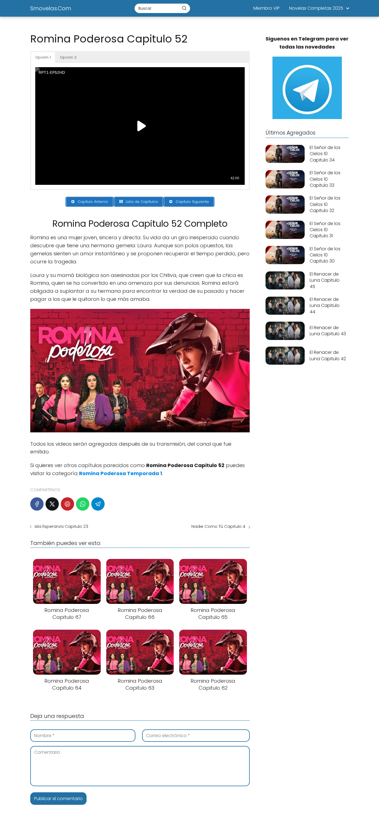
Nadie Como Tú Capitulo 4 (218, 526)
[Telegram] (98, 504)
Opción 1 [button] (43, 57)
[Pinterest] (67, 504)
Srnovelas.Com (50, 8)
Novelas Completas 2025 (316, 8)
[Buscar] (184, 8)
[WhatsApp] (82, 504)
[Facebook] (37, 504)
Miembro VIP (266, 8)
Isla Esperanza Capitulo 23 (61, 526)
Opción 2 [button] (68, 57)
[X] (52, 504)
